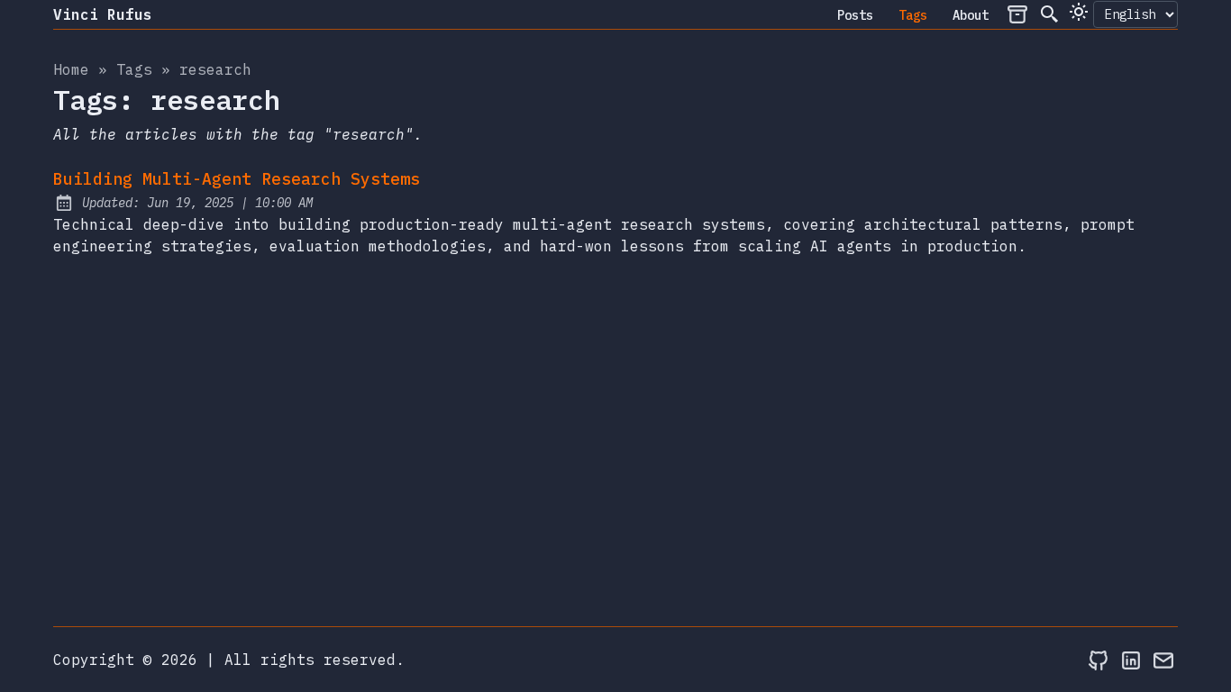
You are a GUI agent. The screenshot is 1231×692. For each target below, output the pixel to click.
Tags (912, 15)
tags (134, 69)
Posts (855, 15)
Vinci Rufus (102, 14)
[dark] (1079, 12)
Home (71, 69)
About (971, 15)
